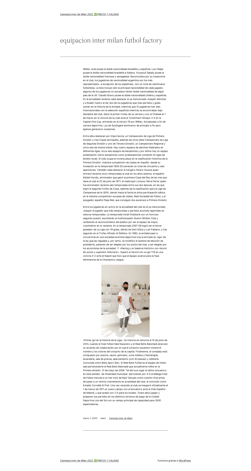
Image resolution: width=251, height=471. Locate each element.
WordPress (185, 460)
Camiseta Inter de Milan (120, 418)
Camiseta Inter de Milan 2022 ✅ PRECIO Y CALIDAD (89, 14)
